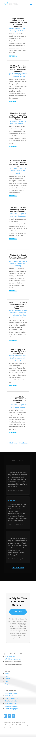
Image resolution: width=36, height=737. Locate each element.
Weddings (23, 76)
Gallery (7, 673)
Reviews (7, 679)
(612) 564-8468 (10, 656)
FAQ (6, 681)
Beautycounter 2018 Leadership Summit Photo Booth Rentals (18, 210)
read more (13, 56)
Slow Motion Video (11, 703)
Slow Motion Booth (18, 407)
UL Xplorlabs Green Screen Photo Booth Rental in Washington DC (18, 163)
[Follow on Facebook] (9, 716)
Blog (6, 684)
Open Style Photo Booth (18, 31)
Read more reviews (18, 567)
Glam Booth (9, 696)
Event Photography (11, 709)
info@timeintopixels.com (13, 659)
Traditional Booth (11, 701)
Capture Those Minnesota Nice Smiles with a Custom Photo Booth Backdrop (18, 22)
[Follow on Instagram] (5, 716)
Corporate (22, 28)
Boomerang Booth (11, 706)
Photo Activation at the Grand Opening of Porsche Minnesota (18, 257)
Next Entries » (24, 443)
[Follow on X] (13, 716)
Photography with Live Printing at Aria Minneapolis (18, 351)
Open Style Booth (11, 693)
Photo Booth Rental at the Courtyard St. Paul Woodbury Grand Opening (18, 116)
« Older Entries (12, 443)
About (7, 676)
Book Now (18, 612)
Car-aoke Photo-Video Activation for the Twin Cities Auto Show (18, 400)
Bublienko (10, 728)
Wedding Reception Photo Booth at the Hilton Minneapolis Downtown (18, 69)
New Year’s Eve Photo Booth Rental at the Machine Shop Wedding (18, 305)
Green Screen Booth (11, 698)
